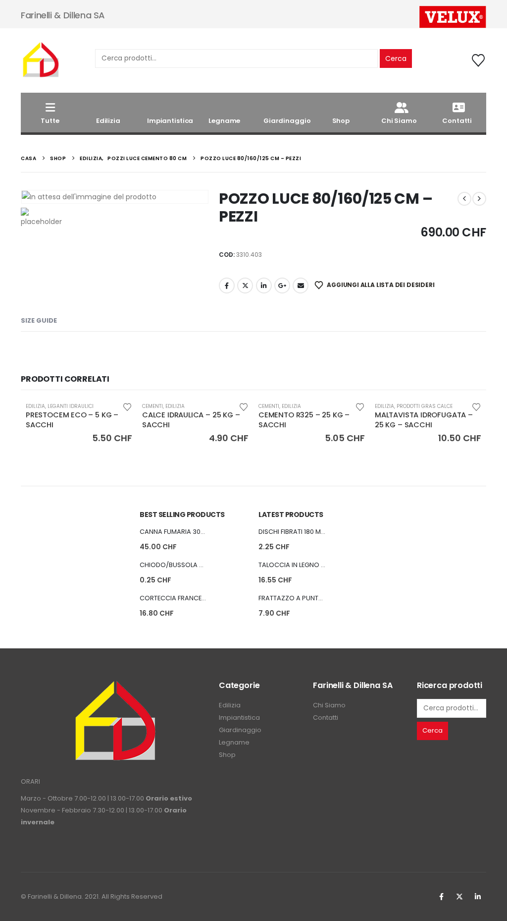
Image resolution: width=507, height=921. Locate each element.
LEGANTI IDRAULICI (71, 406)
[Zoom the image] (114, 686)
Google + (282, 285)
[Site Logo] (40, 60)
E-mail (300, 285)
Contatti (457, 120)
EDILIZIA (35, 406)
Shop (341, 120)
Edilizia (108, 120)
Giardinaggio (286, 120)
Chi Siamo (399, 120)
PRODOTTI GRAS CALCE (425, 406)
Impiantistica (170, 120)
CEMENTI (152, 406)
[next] (479, 199)
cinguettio (245, 285)
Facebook (227, 285)
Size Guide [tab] (39, 320)
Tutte (50, 120)
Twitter (459, 896)
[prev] (464, 199)
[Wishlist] (478, 60)
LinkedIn (264, 285)
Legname (224, 120)
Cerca (395, 58)
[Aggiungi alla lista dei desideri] (127, 406)
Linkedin (477, 896)
